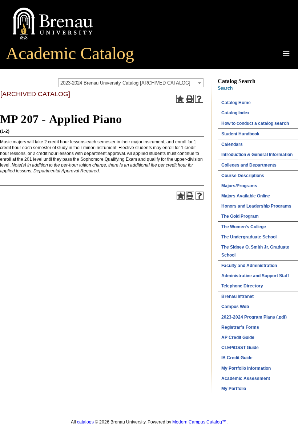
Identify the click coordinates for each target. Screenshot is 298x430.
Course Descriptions (242, 175)
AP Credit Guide (237, 337)
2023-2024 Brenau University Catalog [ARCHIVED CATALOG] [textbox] (125, 83)
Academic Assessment (245, 378)
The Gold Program (240, 216)
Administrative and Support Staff (255, 275)
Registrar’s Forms (240, 327)
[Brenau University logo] (53, 40)
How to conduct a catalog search (255, 123)
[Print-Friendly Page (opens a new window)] (190, 99)
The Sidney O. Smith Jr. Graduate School (255, 251)
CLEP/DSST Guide (240, 347)
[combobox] (131, 82)
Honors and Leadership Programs (256, 206)
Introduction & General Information (257, 154)
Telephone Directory (242, 285)
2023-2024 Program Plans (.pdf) (254, 317)
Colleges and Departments (249, 165)
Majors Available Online (245, 195)
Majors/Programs (239, 185)
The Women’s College (243, 226)
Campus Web (235, 306)
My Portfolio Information (246, 368)
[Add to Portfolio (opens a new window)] (180, 99)
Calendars (232, 144)
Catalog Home (236, 102)
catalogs (85, 422)
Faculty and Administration (249, 265)
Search (225, 88)
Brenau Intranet (237, 296)
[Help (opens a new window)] (199, 99)
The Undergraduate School (249, 236)
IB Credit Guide (237, 357)
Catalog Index (235, 112)
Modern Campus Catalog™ (199, 422)
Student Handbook (240, 133)
